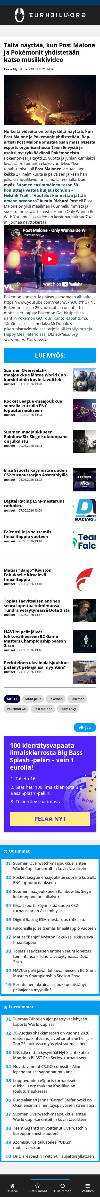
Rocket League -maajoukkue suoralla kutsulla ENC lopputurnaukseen (33, 405)
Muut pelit (33, 699)
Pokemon (56, 699)
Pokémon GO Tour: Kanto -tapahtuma (52, 318)
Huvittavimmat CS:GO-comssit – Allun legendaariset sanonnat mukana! (47, 1069)
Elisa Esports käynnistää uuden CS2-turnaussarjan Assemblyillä (36, 472)
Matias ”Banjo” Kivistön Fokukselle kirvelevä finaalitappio (27, 574)
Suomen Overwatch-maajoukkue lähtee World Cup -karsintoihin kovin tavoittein (36, 374)
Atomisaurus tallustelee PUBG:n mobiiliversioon (42, 1145)
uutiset (10, 384)
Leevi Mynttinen (17, 69)
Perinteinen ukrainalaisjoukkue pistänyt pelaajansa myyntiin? (36, 665)
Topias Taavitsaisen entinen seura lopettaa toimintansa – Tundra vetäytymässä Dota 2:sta (37, 605)
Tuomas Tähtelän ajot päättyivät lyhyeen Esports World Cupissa (50, 1021)
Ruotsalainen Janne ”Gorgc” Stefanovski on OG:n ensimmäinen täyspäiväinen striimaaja (53, 1102)
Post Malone (42, 709)
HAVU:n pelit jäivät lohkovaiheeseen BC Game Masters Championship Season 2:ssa (35, 638)
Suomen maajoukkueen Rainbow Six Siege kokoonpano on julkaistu (36, 436)
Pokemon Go (16, 709)
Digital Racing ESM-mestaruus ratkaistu (34, 503)
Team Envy (68, 709)
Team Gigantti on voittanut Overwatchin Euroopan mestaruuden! (50, 1130)
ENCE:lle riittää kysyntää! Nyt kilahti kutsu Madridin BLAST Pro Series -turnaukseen (51, 1055)
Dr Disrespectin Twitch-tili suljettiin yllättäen (53, 1156)
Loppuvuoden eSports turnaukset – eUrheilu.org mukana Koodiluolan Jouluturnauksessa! (45, 1086)
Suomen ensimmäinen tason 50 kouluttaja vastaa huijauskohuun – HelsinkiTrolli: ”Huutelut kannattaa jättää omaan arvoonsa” (45, 193)
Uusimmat (19, 851)
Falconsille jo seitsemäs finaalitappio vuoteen (27, 534)
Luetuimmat (21, 1007)
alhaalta (84, 297)
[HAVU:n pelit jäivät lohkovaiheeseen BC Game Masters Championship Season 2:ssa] (84, 641)
